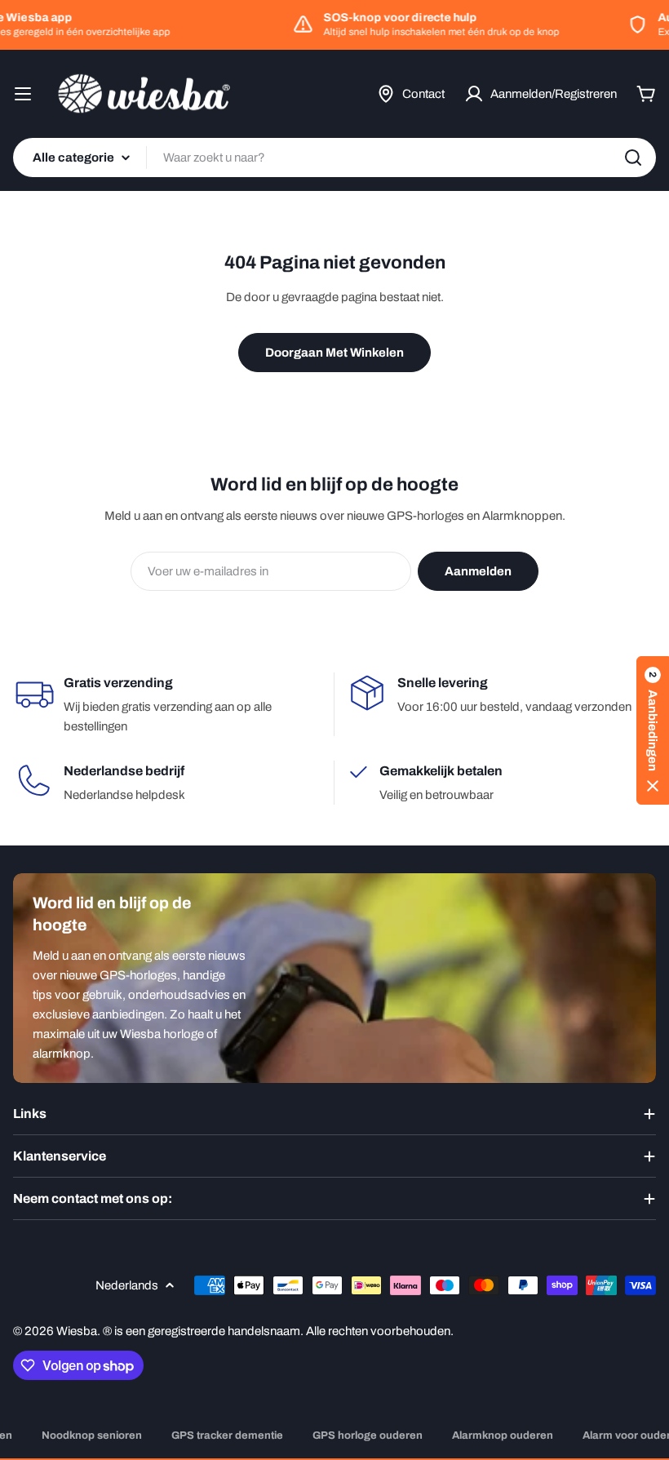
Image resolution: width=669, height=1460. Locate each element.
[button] (652, 730)
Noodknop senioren (92, 1435)
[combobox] (334, 157)
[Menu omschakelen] (23, 94)
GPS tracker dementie (227, 1435)
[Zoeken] (633, 157)
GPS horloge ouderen (367, 1435)
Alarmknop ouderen (502, 1435)
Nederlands (126, 1285)
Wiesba (76, 1331)
